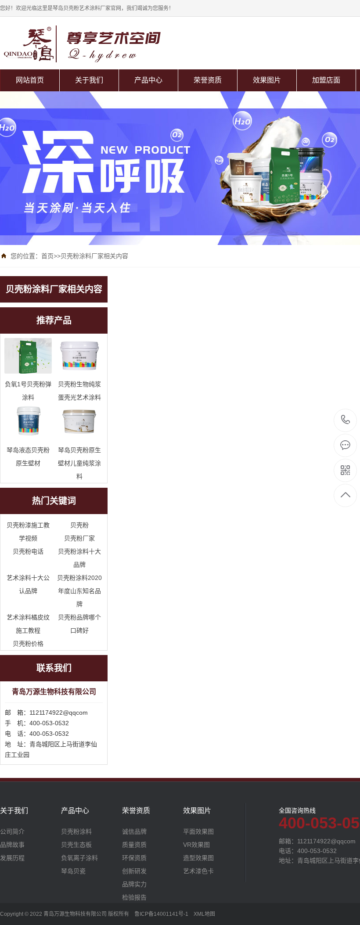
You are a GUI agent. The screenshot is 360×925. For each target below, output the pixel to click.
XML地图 (204, 914)
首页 (47, 255)
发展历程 (12, 858)
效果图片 (267, 80)
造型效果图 (198, 858)
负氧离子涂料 (79, 858)
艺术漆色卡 (198, 871)
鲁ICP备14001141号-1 (161, 914)
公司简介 (12, 831)
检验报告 (134, 897)
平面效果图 (198, 831)
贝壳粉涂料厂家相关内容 (94, 255)
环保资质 (134, 858)
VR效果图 (196, 845)
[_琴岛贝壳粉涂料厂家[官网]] (106, 43)
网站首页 (30, 80)
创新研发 (134, 871)
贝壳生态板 (76, 845)
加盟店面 (326, 80)
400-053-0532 (345, 420)
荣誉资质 (208, 80)
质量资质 (134, 845)
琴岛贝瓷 (73, 871)
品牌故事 (12, 845)
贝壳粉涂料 (76, 831)
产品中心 (148, 80)
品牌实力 (134, 884)
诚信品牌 (134, 831)
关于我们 (89, 80)
